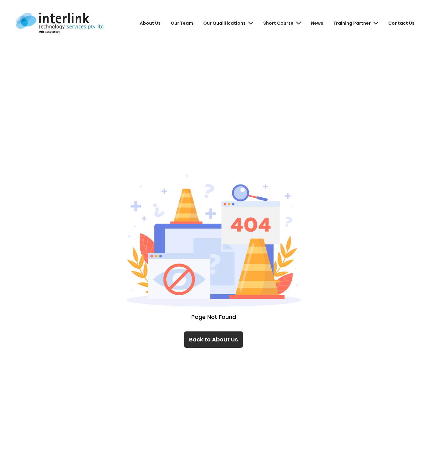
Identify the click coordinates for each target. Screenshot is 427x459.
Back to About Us (213, 339)
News (317, 23)
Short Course (278, 23)
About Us (150, 23)
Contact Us (401, 23)
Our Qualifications (224, 23)
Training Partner (352, 23)
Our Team (182, 23)
